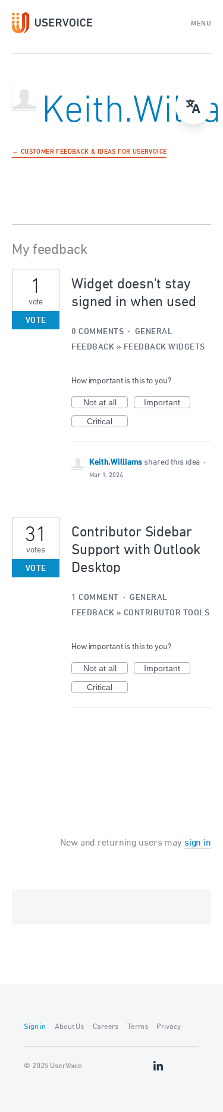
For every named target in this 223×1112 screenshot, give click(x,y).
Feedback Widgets (164, 347)
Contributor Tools (167, 613)
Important (167, 403)
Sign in (35, 1027)
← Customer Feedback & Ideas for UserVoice (89, 152)
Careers (105, 1027)
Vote (36, 321)
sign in (197, 843)
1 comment (95, 598)
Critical (107, 422)
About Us (69, 1027)
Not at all (105, 403)
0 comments (97, 332)
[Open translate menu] (193, 107)
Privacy (168, 1027)
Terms (137, 1027)
